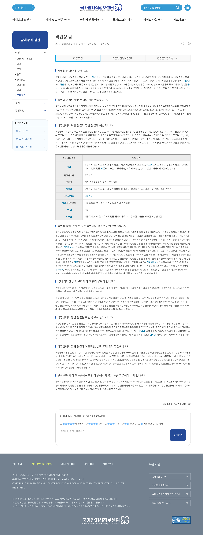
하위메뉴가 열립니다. (45, 103)
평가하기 (178, 434)
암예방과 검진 (68, 44)
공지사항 (23, 130)
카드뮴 (149, 165)
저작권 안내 (68, 464)
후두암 (69, 210)
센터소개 (17, 464)
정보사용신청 (25, 147)
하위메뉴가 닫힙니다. (45, 52)
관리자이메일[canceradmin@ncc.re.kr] (63, 479)
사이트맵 (108, 464)
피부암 (69, 216)
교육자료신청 (25, 139)
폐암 (69, 166)
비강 (64, 203)
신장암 (142, 331)
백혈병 (187, 81)
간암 (76, 262)
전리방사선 (68, 247)
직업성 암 (91, 44)
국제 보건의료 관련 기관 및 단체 (166, 494)
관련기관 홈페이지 (160, 476)
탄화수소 (59, 269)
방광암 (69, 189)
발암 (94, 77)
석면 (62, 84)
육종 (72, 196)
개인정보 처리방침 (41, 464)
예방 (81, 44)
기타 (161, 423)
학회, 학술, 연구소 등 (161, 503)
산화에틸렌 (151, 262)
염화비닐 (88, 196)
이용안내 (89, 464)
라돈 (103, 168)
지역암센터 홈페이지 (161, 485)
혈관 (70, 196)
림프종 (153, 334)
